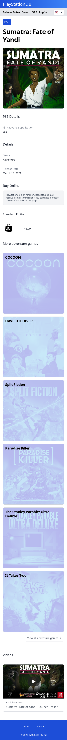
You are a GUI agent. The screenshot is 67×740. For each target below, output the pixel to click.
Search (26, 12)
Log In (43, 12)
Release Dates (11, 12)
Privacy (40, 726)
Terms (26, 726)
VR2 (34, 12)
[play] (34, 681)
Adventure (9, 159)
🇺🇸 (56, 12)
